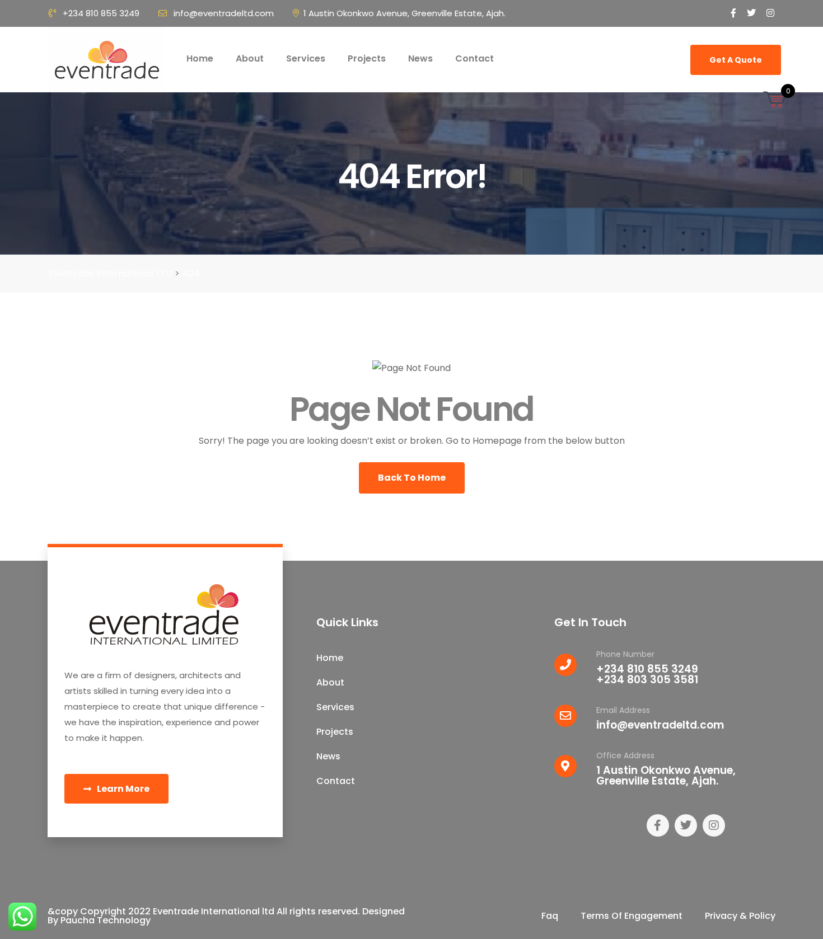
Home (199, 58)
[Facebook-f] (658, 825)
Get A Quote (735, 59)
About (250, 58)
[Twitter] (686, 825)
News (420, 58)
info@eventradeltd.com (223, 13)
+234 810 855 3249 (101, 13)
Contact (474, 58)
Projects (367, 58)
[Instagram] (714, 825)
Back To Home (412, 477)
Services (305, 58)
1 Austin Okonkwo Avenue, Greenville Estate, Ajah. (404, 13)
